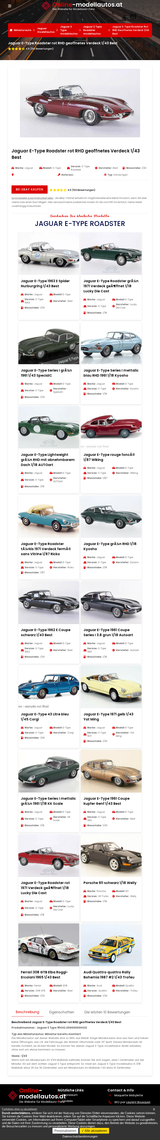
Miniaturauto (22, 30)
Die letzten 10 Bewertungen (107, 1012)
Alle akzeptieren (95, 1130)
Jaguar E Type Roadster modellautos (92, 30)
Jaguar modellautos (45, 30)
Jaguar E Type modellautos (68, 30)
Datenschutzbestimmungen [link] (80, 1136)
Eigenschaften (61, 1012)
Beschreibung (27, 1012)
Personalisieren (65, 1130)
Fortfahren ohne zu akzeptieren (19, 1109)
